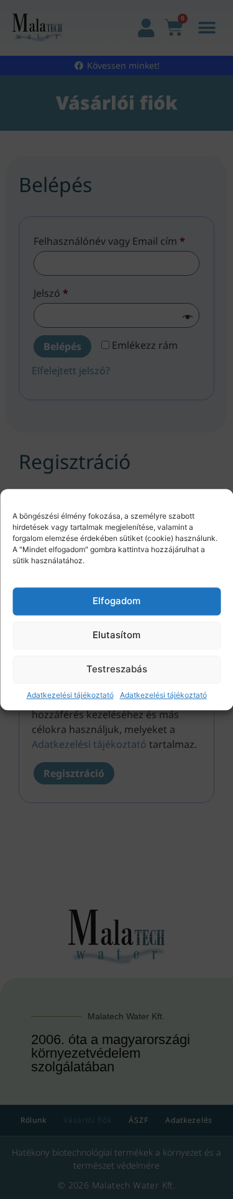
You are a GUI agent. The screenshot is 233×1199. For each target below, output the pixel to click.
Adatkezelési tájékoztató (70, 695)
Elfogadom (116, 601)
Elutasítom (116, 635)
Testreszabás (116, 669)
